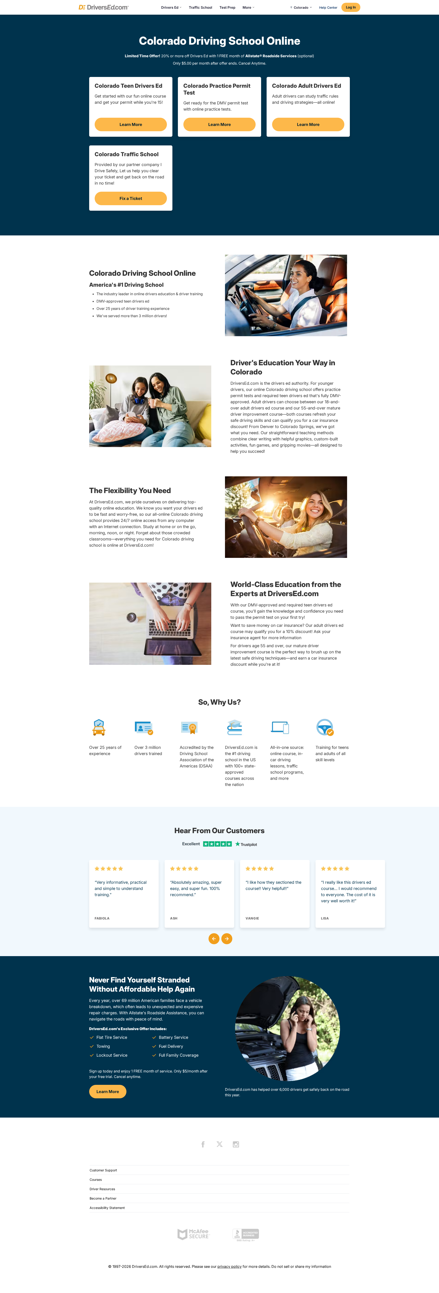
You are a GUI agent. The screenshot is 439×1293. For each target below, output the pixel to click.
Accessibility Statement (107, 1208)
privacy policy (229, 1266)
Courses (96, 1179)
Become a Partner (103, 1198)
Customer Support (103, 1170)
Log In (351, 7)
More (247, 7)
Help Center (328, 7)
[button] (213, 937)
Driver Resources (102, 1189)
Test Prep (227, 7)
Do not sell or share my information (301, 1266)
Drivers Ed (169, 7)
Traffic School (200, 7)
